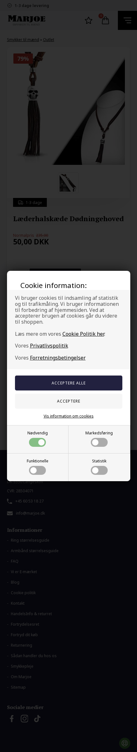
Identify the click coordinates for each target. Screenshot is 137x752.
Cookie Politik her (83, 333)
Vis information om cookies (69, 416)
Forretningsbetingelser (58, 357)
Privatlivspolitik (49, 345)
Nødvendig (37, 433)
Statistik (99, 461)
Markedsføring (99, 433)
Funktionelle (37, 461)
